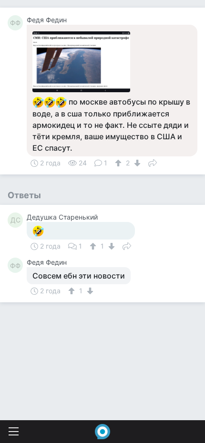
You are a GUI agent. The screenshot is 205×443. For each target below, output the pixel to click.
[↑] (119, 163)
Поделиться (152, 162)
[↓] (136, 163)
